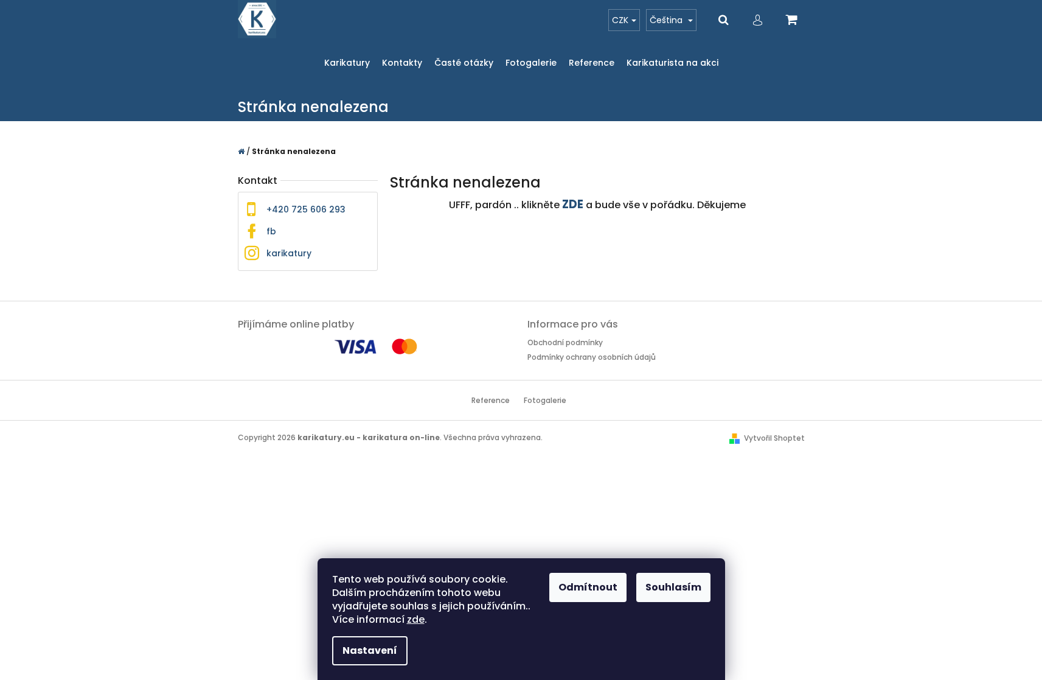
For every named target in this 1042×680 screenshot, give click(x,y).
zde (416, 619)
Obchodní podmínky (565, 342)
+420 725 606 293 (306, 209)
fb (271, 231)
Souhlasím (673, 587)
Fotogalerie (545, 400)
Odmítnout (587, 587)
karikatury (288, 253)
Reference (490, 400)
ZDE (572, 204)
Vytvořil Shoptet (774, 438)
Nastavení (369, 650)
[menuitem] (347, 63)
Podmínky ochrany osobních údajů (591, 357)
